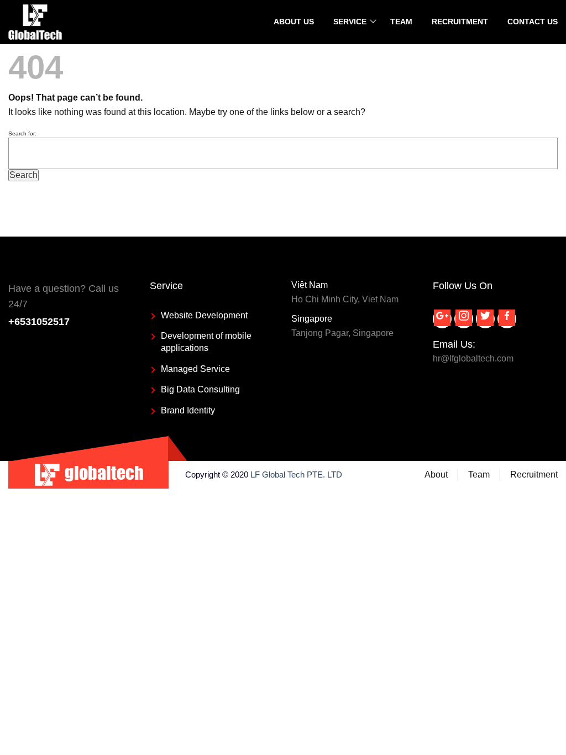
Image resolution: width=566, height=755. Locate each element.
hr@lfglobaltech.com (473, 358)
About (436, 474)
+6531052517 (39, 321)
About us (294, 21)
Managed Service (195, 369)
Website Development (204, 315)
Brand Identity (188, 410)
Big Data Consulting (200, 389)
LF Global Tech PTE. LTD (296, 474)
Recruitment (460, 21)
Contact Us (532, 21)
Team (401, 21)
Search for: (22, 133)
